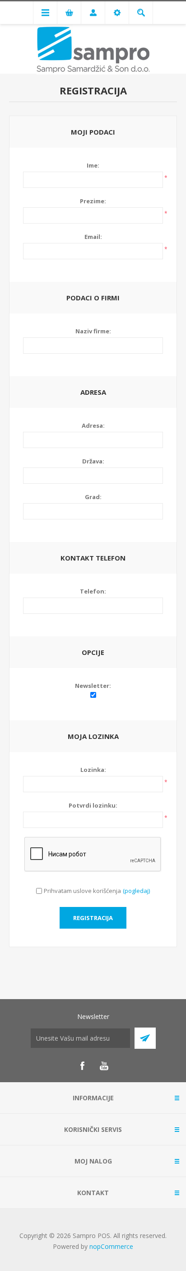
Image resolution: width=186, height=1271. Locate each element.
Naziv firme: (93, 331)
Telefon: (93, 591)
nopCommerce (111, 1246)
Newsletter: (93, 686)
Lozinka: (93, 770)
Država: (93, 461)
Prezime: (93, 201)
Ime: (93, 165)
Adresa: (93, 425)
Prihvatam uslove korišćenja (82, 891)
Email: (93, 237)
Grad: (93, 497)
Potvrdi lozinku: (93, 805)
